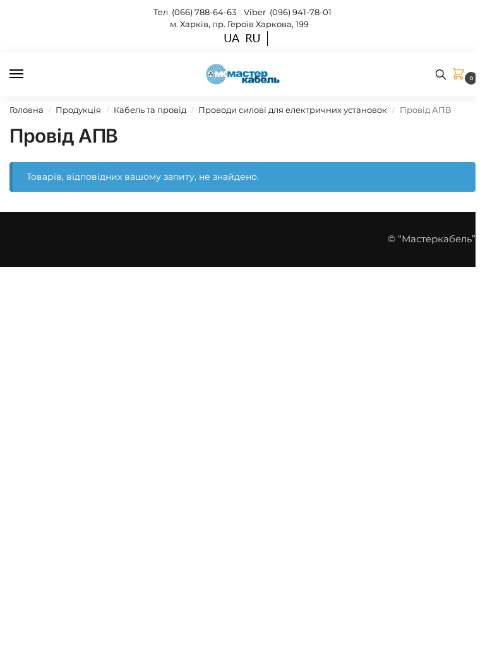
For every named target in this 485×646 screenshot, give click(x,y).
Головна (26, 110)
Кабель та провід (150, 110)
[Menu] (28, 74)
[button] (461, 75)
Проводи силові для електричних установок (292, 110)
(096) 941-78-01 (301, 12)
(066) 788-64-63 (205, 12)
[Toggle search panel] (440, 74)
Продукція (78, 110)
